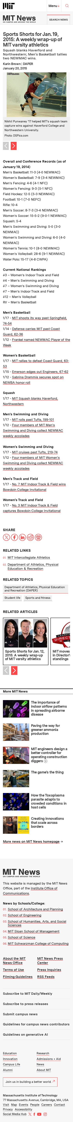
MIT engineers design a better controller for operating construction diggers (49, 755)
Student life (12, 598)
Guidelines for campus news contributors (36, 1024)
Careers (46, 1104)
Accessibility (23, 1109)
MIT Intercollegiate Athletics (29, 557)
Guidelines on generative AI (25, 1034)
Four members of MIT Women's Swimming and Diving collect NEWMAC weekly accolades (33, 463)
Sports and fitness (37, 598)
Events (23, 1104)
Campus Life (11, 1064)
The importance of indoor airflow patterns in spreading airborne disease (49, 708)
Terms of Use (13, 970)
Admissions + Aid (49, 1059)
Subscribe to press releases (25, 1004)
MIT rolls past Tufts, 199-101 (33, 420)
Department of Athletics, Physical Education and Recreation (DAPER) (34, 588)
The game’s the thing (47, 772)
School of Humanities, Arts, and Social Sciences (37, 923)
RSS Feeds (46, 977)
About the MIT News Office (14, 960)
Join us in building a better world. (28, 1082)
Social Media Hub (14, 1114)
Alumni (8, 1070)
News (40, 1064)
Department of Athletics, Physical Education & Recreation (33, 567)
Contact (59, 1104)
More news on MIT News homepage (31, 841)
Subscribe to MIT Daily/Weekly (27, 994)
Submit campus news (20, 1014)
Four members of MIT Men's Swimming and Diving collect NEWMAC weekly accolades (33, 430)
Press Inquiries (49, 970)
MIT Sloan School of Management (33, 931)
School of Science (21, 937)
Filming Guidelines (18, 977)
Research (43, 1053)
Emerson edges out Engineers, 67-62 (40, 372)
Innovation (10, 1059)
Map (14, 1104)
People (34, 1104)
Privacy (8, 1109)
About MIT (44, 1070)
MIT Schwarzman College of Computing (38, 943)
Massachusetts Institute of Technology (30, 1095)
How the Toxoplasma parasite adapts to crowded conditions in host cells (49, 801)
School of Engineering (24, 915)
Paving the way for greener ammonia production (45, 730)
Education (10, 1053)
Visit (6, 1104)
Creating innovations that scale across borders (47, 822)
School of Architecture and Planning (35, 909)
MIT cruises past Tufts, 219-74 (35, 452)
